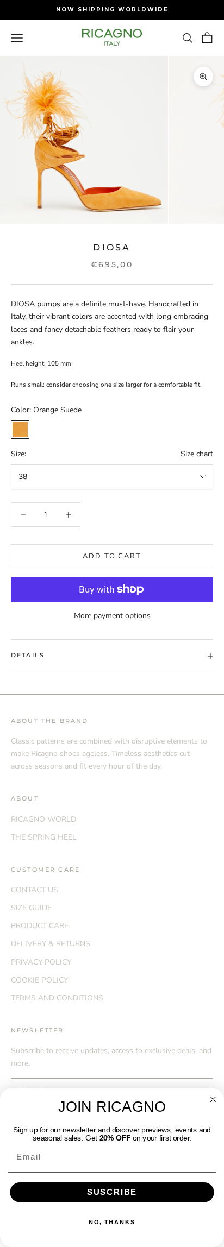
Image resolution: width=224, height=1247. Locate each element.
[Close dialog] (213, 1099)
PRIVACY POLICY (41, 962)
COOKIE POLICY (39, 980)
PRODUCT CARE (40, 926)
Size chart (197, 454)
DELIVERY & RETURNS (50, 944)
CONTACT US (34, 890)
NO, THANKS (112, 1222)
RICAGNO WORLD (43, 819)
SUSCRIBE (112, 1192)
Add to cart (112, 556)
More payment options (112, 615)
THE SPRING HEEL (44, 837)
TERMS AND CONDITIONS (57, 998)
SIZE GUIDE (31, 908)
